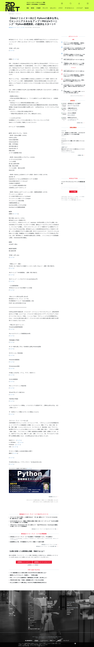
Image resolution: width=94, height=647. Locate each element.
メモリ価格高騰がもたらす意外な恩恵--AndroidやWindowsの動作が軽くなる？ (28, 572)
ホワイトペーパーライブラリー (77, 95)
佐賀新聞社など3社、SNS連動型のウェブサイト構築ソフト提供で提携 (27, 541)
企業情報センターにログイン (24, 562)
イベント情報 (11, 612)
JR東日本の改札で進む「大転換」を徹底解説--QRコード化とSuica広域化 (27, 580)
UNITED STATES (70, 609)
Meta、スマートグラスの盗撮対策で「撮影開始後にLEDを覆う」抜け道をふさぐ (28, 577)
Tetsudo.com (50, 607)
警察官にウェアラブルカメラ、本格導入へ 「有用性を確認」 (24, 575)
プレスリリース (18, 13)
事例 (10, 603)
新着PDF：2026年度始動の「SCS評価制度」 (36, 4)
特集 (28, 8)
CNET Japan (73, 199)
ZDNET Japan (11, 13)
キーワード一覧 (12, 615)
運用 (29, 618)
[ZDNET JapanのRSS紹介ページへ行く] (50, 597)
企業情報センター (12, 608)
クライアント (31, 607)
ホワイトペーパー (12, 607)
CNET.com (69, 603)
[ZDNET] (15, 5)
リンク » (11, 50)
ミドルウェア (31, 617)
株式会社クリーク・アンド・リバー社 (16, 27)
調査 (29, 627)
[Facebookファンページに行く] (43, 597)
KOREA (68, 614)
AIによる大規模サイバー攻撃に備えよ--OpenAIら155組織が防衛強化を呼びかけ (28, 582)
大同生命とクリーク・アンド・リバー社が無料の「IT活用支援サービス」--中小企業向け (31, 536)
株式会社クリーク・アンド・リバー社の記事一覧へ (46, 546)
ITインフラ (45, 8)
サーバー (30, 612)
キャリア (30, 623)
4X (48, 602)
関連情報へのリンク (53, 496)
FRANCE (68, 611)
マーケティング (31, 620)
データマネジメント (69, 8)
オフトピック (31, 625)
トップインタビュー (13, 605)
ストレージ (30, 613)
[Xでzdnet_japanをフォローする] (47, 597)
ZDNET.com (69, 605)
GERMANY (69, 612)
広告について (52, 640)
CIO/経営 (38, 8)
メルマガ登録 (73, 191)
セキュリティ (53, 8)
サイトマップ (66, 640)
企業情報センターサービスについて (42, 562)
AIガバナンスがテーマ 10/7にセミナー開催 (36, 2)
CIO (29, 603)
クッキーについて (44, 640)
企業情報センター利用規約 (32, 564)
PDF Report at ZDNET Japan (34, 628)
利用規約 (36, 640)
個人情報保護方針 (28, 640)
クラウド (61, 8)
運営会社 (59, 640)
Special (86, 8)
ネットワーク (31, 615)
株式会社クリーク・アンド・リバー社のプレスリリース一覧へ (44, 528)
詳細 (39, 645)
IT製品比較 (11, 613)
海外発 (32, 8)
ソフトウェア (79, 8)
